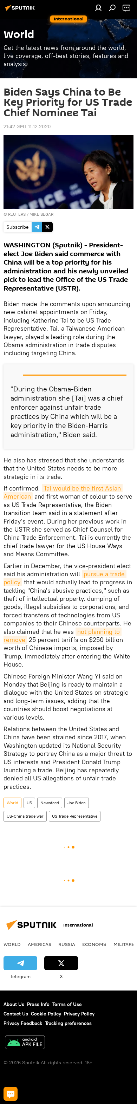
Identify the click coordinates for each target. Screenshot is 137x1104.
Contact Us (16, 1014)
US (29, 802)
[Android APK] (25, 1043)
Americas (39, 944)
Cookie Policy (46, 1014)
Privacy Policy (79, 1014)
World (12, 802)
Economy (94, 944)
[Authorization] (98, 8)
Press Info (38, 1004)
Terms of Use (67, 1004)
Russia (66, 944)
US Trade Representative (74, 816)
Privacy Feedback (23, 1023)
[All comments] (11, 1094)
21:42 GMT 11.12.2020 (27, 126)
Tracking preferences (68, 1023)
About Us (14, 1004)
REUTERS (17, 214)
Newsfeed (49, 802)
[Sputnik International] (21, 10)
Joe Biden (76, 802)
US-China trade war (25, 816)
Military (124, 944)
